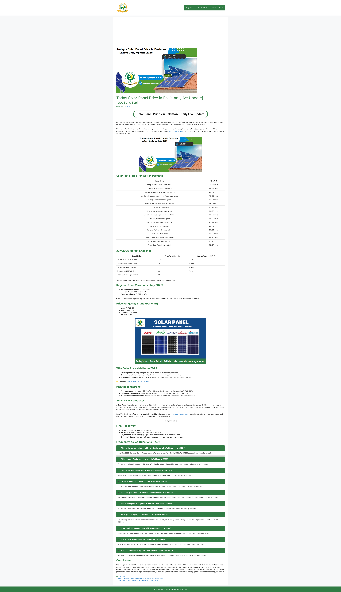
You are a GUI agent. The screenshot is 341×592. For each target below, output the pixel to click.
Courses (213, 8)
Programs (189, 8)
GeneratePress (182, 589)
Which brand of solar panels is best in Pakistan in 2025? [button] (144, 459)
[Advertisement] (170, 34)
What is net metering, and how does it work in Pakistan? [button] (144, 515)
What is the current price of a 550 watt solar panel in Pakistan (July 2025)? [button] (153, 448)
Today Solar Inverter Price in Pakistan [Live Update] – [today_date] (138, 580)
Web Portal (201, 8)
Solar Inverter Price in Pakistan (138, 382)
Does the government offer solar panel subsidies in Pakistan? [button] (147, 492)
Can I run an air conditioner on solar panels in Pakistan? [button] (144, 481)
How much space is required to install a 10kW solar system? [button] (146, 504)
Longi (175, 131)
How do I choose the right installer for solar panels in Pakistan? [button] (147, 550)
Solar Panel (121, 576)
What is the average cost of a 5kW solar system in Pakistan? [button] (146, 470)
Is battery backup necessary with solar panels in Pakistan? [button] (146, 528)
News (221, 8)
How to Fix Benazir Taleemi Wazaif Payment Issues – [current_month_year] (140, 578)
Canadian (181, 131)
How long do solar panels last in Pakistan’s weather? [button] (143, 539)
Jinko (170, 131)
